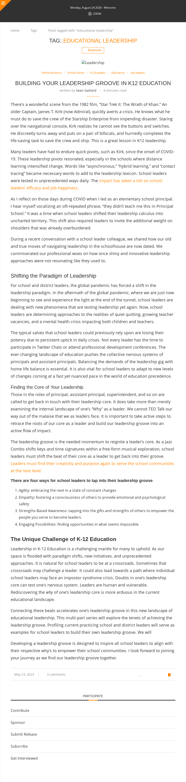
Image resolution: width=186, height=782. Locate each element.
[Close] (5, 5)
